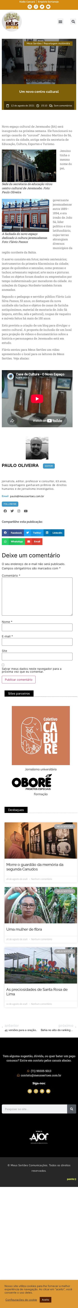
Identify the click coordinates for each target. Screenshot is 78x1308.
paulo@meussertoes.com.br (27, 496)
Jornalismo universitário (41, 769)
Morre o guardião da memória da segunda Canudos (34, 866)
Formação (41, 794)
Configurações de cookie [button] (21, 1299)
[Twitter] (42, 7)
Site (4, 650)
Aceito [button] (45, 1299)
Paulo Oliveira (20, 465)
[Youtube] (48, 7)
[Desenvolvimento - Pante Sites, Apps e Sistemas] (71, 1179)
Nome (7, 621)
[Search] (71, 1109)
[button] (60, 21)
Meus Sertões (34, 43)
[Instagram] (36, 7)
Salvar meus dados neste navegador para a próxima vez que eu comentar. (31, 670)
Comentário (11, 575)
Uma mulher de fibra (24, 929)
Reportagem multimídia (57, 43)
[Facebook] (30, 7)
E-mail (7, 636)
